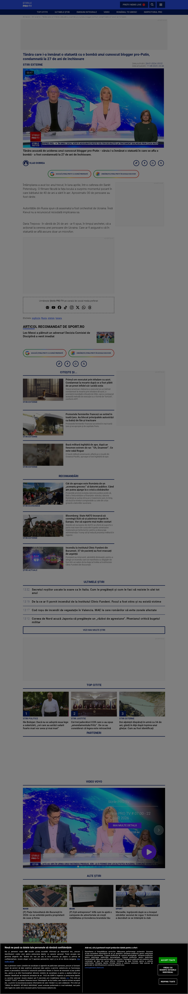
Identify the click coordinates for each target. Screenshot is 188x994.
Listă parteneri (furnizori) (94, 968)
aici (67, 978)
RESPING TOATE (168, 981)
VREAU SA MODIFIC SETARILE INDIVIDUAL (168, 970)
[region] (94, 968)
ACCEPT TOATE (168, 960)
